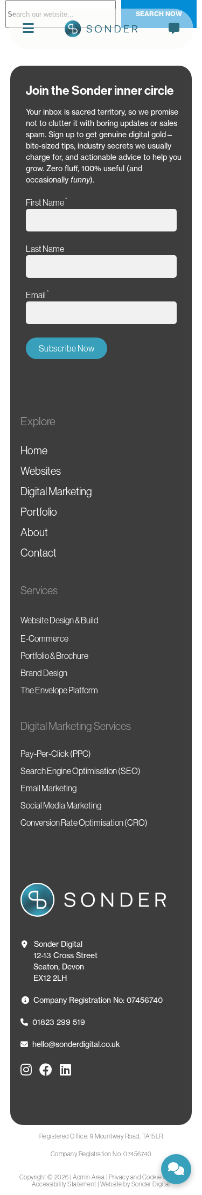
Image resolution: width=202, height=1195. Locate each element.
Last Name (45, 249)
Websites (40, 471)
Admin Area (89, 1176)
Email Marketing (48, 788)
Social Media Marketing (60, 805)
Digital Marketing (56, 491)
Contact (38, 553)
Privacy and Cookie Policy (144, 1176)
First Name (46, 202)
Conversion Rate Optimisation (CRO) (84, 822)
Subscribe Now (67, 348)
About (34, 532)
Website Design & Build (59, 620)
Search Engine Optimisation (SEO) (80, 771)
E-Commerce (44, 638)
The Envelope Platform (59, 690)
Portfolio (38, 512)
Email (37, 295)
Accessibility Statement (64, 1183)
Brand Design (43, 673)
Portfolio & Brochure (54, 655)
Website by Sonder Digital (135, 1183)
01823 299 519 (58, 1022)
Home (33, 450)
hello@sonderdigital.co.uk (76, 1044)
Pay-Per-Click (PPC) (55, 753)
